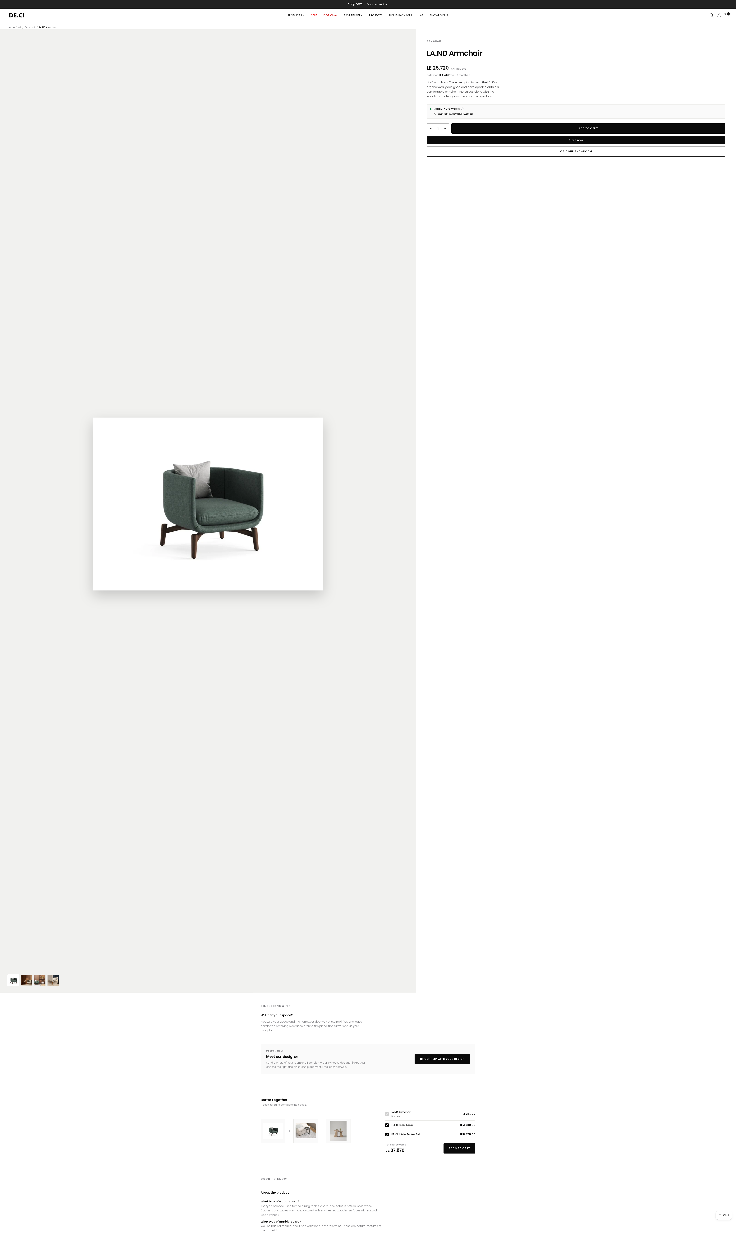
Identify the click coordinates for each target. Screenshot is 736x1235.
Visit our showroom (576, 151)
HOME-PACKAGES (400, 15)
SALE (314, 15)
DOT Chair (330, 15)
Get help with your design (444, 1059)
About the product (333, 1193)
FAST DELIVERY (353, 15)
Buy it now (576, 140)
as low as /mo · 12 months (449, 75)
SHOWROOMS (439, 15)
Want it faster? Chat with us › (456, 114)
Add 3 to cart (459, 1148)
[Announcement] (368, 4)
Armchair (30, 27)
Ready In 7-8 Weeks (448, 109)
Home (11, 27)
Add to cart (588, 128)
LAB (421, 15)
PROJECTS (376, 15)
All (19, 27)
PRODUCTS (295, 15)
